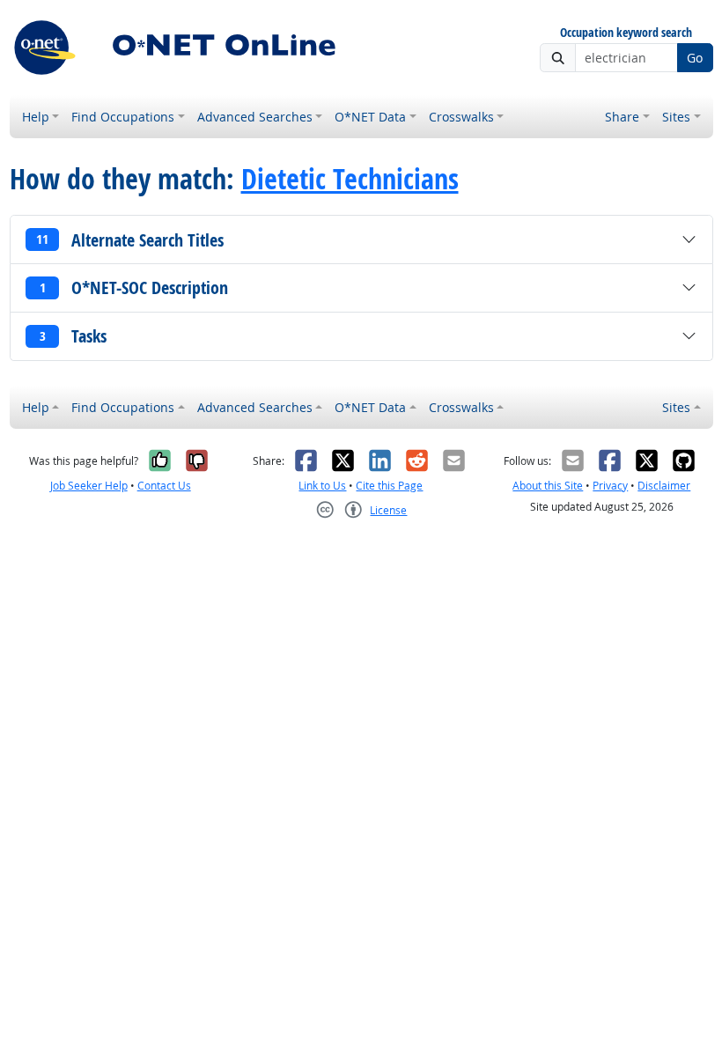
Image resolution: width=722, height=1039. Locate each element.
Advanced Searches (255, 116)
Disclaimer (663, 485)
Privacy (610, 485)
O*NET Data (370, 116)
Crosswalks (461, 116)
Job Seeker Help (89, 485)
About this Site (547, 485)
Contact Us (164, 485)
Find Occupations (122, 116)
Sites (676, 116)
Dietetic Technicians (350, 179)
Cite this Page (389, 485)
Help (35, 116)
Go (695, 57)
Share (622, 116)
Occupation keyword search (626, 33)
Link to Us (322, 485)
